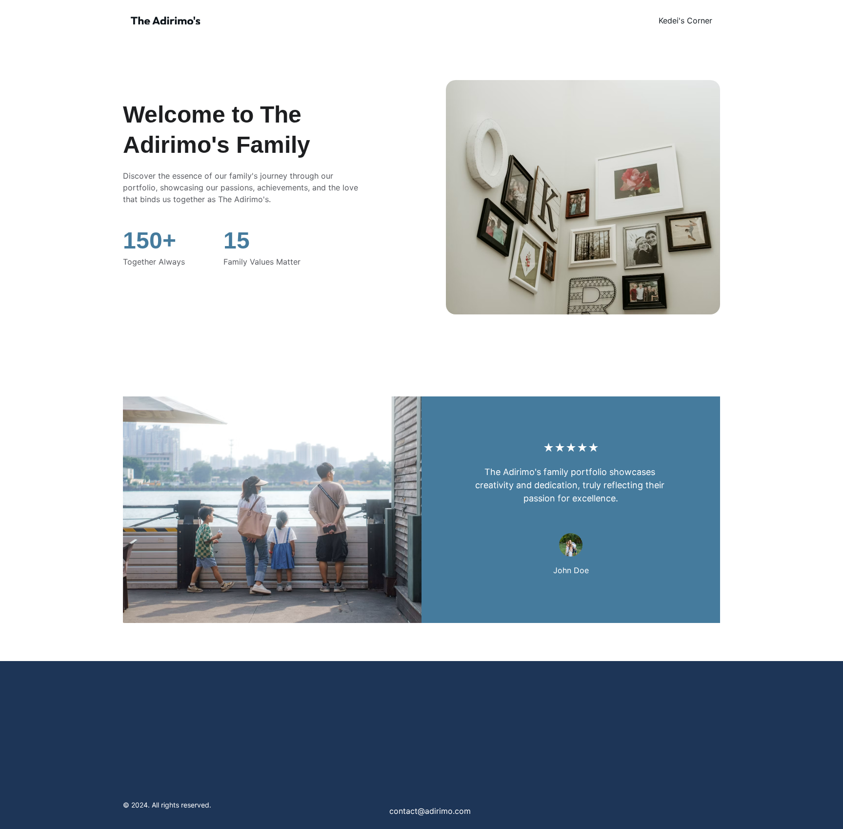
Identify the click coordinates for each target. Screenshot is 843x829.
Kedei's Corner (685, 20)
